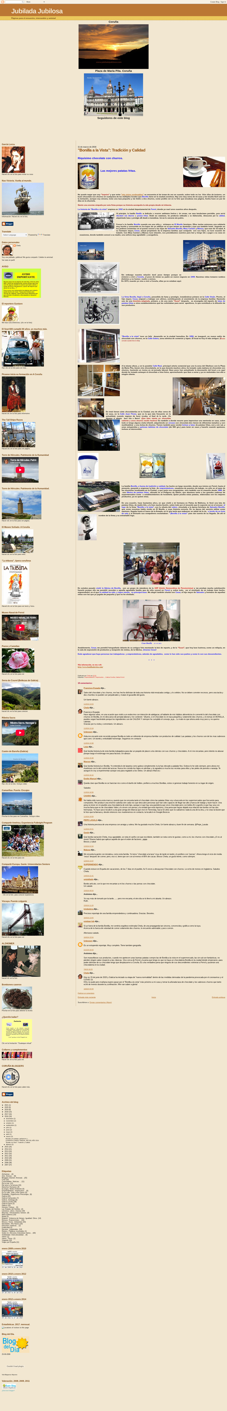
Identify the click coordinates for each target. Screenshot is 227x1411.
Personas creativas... (10, 1226)
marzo (8, 1136)
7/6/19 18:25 (88, 969)
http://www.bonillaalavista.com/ (90, 667)
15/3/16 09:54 (89, 891)
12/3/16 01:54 (89, 846)
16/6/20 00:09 (89, 989)
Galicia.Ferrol (120, 677)
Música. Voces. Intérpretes (12, 1222)
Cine (3, 1180)
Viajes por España (9, 1242)
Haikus (4, 1205)
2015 (7, 1147)
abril (8, 1134)
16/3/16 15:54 (89, 937)
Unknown (88, 732)
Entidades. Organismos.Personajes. (15, 1194)
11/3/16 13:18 (89, 728)
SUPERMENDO (91, 864)
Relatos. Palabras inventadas (13, 1231)
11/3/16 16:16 (89, 775)
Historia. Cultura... (9, 1207)
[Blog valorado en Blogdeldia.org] (9, 1386)
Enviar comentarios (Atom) (101, 1002)
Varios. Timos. (7, 1238)
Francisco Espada (92, 688)
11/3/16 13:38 (89, 743)
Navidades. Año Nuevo (10, 1224)
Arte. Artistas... (7, 1176)
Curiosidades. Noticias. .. (11, 1181)
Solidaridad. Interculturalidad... (13, 1235)
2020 (7, 1107)
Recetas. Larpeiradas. (10, 1229)
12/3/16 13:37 (89, 861)
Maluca (87, 850)
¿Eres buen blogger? (8, 1390)
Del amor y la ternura (10, 1185)
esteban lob (89, 921)
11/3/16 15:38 (89, 758)
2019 (7, 1110)
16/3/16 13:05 (89, 918)
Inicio (154, 997)
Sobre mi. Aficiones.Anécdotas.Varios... (17, 1233)
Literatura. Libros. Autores (11, 1211)
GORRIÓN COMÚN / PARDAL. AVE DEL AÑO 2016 (22, 1140)
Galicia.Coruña (110, 677)
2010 (7, 1158)
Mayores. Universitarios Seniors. (14, 1213)
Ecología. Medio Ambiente (12, 1189)
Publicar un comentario (86, 993)
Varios (4, 1237)
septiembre (10, 1125)
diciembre (10, 1119)
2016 (7, 1116)
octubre (9, 1123)
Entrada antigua (218, 997)
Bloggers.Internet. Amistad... (13, 1178)
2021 (7, 1105)
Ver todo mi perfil (8, 260)
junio (8, 1130)
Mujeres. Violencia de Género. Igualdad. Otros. (20, 1218)
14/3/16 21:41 (89, 876)
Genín (86, 832)
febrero (9, 1144)
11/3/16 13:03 (89, 704)
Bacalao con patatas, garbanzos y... (17, 1138)
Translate (46, 235)
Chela (86, 707)
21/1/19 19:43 (89, 950)
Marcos (87, 761)
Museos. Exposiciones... (11, 1220)
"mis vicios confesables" (132, 194)
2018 (7, 1112)
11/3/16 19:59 (89, 817)
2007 (7, 1165)
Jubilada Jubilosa (37, 11)
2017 (7, 1114)
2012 (7, 1154)
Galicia (4, 1196)
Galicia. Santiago (8, 1200)
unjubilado (88, 879)
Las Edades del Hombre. (11, 1209)
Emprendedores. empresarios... (94, 677)
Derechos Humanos (9, 1187)
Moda (4, 1216)
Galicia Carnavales (9, 1198)
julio (7, 1128)
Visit (9, 1374)
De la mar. (6, 1183)
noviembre (10, 1121)
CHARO (87, 796)
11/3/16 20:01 (89, 829)
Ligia (86, 747)
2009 (7, 1160)
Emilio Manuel (90, 779)
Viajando (5, 1240)
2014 (7, 1149)
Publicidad (6, 1227)
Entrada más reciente (87, 997)
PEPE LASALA (90, 820)
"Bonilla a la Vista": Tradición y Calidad (18, 1142)
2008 (7, 1163)
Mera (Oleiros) (7, 1215)
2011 (7, 1156)
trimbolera (89, 909)
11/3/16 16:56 (89, 792)
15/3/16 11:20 (89, 905)
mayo (8, 1132)
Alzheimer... (6, 1174)
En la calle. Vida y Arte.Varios (13, 1192)
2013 (7, 1151)
